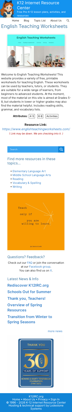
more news (55, 331)
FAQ (29, 262)
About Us (55, 20)
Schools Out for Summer (29, 292)
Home (15, 20)
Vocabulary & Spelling (27, 183)
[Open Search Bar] (68, 20)
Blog (26, 20)
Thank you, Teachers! (26, 298)
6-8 (40, 116)
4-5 (32, 116)
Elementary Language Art (29, 171)
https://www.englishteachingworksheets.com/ (36, 129)
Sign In (55, 399)
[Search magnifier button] (61, 149)
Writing (17, 186)
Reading (18, 179)
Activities (52, 116)
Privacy (43, 399)
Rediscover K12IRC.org (28, 285)
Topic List (40, 20)
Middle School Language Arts (32, 175)
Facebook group (39, 266)
